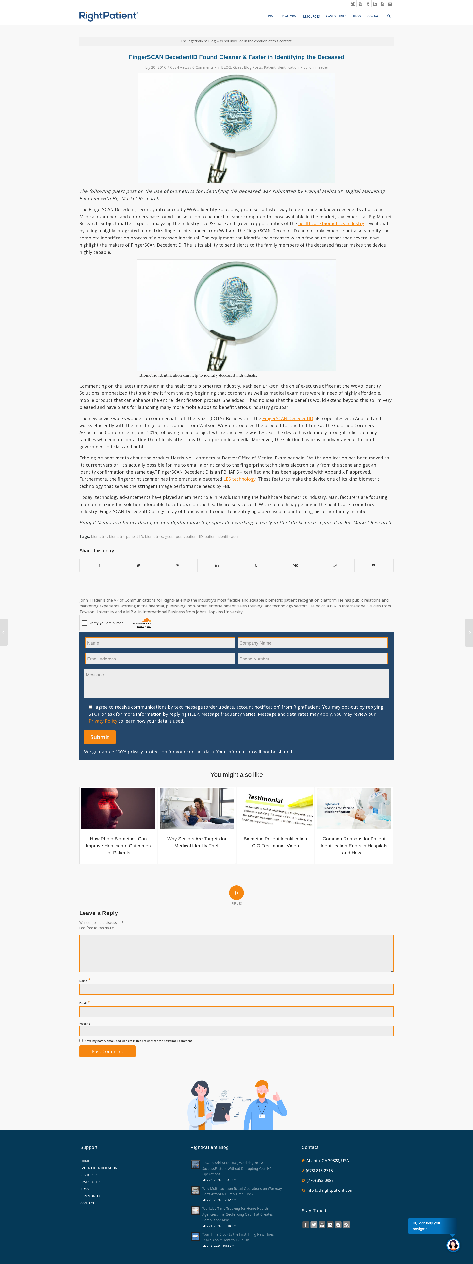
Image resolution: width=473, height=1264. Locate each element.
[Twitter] (352, 3)
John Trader (318, 67)
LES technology (239, 479)
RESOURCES (89, 1175)
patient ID (194, 536)
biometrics (154, 536)
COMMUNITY (90, 1196)
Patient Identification (281, 67)
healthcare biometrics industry (331, 223)
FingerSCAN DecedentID (287, 418)
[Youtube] (360, 3)
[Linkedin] (375, 3)
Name (85, 980)
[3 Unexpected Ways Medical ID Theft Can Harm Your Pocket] (4, 632)
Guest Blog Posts (247, 67)
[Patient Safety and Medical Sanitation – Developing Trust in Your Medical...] (469, 633)
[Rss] (382, 3)
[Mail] (390, 3)
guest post (174, 536)
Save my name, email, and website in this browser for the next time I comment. (139, 1041)
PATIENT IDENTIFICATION (98, 1168)
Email (84, 1003)
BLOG (226, 67)
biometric (99, 536)
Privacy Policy (103, 721)
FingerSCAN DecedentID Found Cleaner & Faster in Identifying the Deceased (236, 57)
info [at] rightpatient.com (330, 1190)
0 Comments (203, 67)
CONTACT (87, 1203)
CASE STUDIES (90, 1182)
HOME (85, 1161)
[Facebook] (367, 3)
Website (84, 1023)
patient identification (222, 536)
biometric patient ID (126, 536)
